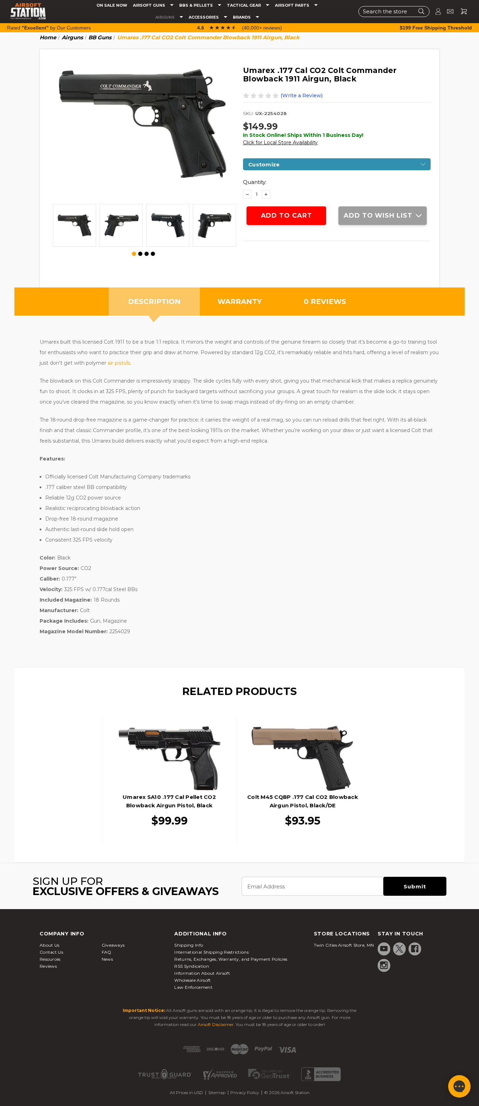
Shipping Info (188, 945)
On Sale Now (111, 5)
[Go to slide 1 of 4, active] (134, 254)
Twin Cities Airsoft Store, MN (344, 945)
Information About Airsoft (202, 973)
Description (154, 301)
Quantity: (255, 182)
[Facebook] (415, 948)
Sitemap (216, 1092)
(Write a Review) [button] (302, 95)
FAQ (107, 952)
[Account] (435, 11)
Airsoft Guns (149, 5)
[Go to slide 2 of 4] (140, 254)
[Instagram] (384, 965)
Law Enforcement (193, 987)
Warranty (239, 301)
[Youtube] (384, 948)
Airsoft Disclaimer (216, 1024)
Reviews (48, 966)
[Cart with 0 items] (461, 11)
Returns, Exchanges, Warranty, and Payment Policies (230, 959)
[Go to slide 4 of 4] (153, 254)
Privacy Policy (244, 1092)
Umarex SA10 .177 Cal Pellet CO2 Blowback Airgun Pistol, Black (169, 801)
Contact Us (51, 952)
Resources (50, 959)
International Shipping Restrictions (211, 952)
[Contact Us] (447, 11)
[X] (399, 948)
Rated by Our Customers (49, 28)
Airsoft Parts (292, 5)
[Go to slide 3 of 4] (146, 254)
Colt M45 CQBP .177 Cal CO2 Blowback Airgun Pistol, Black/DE (302, 801)
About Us (49, 945)
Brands (242, 17)
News (107, 959)
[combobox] (394, 11)
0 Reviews (325, 301)
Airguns (165, 17)
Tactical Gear (244, 5)
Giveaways (113, 945)
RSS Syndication (191, 966)
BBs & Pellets (196, 5)
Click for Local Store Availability (280, 142)
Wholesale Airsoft (192, 980)
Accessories (204, 17)
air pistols (119, 363)
